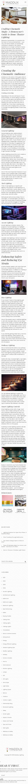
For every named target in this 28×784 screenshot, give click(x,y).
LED (4, 675)
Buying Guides (7, 616)
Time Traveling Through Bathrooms (13, 537)
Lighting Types (7, 689)
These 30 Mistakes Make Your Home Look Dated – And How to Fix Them (13, 546)
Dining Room (6, 637)
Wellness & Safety (8, 731)
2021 (4, 577)
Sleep (4, 710)
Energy (5, 640)
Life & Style (6, 682)
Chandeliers (6, 630)
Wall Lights (6, 728)
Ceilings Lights (7, 626)
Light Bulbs (6, 686)
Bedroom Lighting (8, 605)
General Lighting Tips (9, 647)
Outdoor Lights (7, 700)
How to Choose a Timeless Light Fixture (14, 550)
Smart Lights (6, 714)
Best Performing (7, 609)
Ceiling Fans (6, 619)
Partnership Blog (7, 703)
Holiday (5, 654)
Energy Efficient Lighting (9, 644)
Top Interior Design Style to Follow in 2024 (12, 541)
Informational (7, 665)
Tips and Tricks (7, 724)
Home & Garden (7, 658)
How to (5, 661)
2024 (4, 588)
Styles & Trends (7, 717)
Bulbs (4, 612)
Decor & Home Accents (9, 633)
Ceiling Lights (6, 623)
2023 (4, 584)
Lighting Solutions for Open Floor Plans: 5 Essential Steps (13, 533)
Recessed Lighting (8, 707)
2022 (4, 581)
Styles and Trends (8, 721)
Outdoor (5, 696)
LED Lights (5, 679)
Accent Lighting (7, 591)
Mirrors (5, 693)
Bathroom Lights (7, 602)
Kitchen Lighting (7, 668)
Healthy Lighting (7, 651)
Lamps (5, 672)
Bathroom (6, 598)
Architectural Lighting (9, 595)
